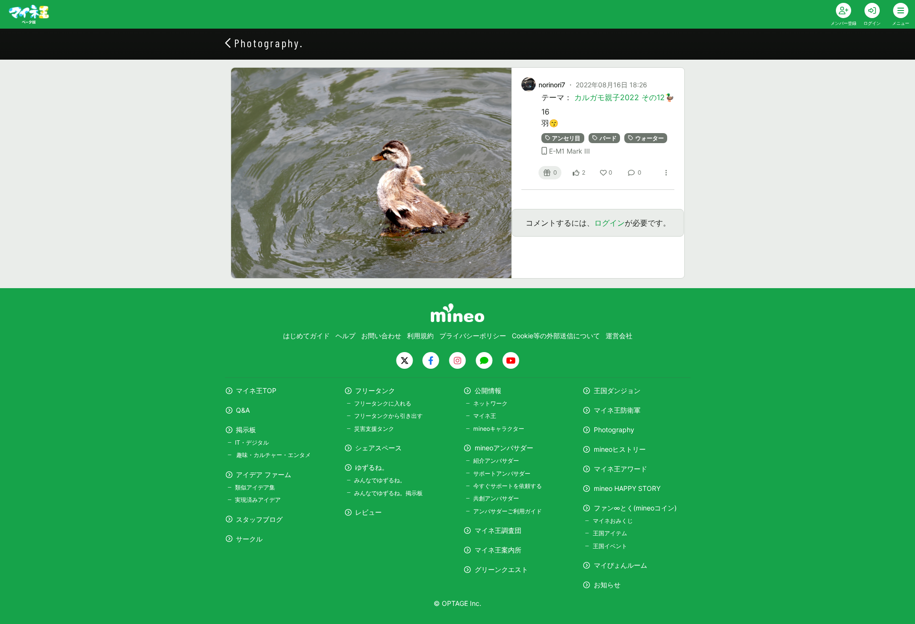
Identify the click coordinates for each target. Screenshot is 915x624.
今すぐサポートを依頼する (507, 485)
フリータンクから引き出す (388, 415)
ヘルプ (346, 336)
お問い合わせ (381, 336)
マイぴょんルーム (620, 565)
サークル (249, 539)
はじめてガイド (306, 336)
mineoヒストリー (620, 449)
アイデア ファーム (263, 474)
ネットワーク (490, 403)
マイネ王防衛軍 (617, 410)
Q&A (243, 410)
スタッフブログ (259, 519)
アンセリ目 (566, 138)
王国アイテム (610, 533)
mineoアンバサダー (504, 448)
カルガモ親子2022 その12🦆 (624, 97)
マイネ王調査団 (498, 530)
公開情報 (488, 390)
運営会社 (619, 336)
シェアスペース (378, 448)
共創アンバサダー (496, 498)
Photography (614, 430)
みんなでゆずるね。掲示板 (388, 493)
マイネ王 (484, 415)
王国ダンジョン (617, 390)
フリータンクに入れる (382, 403)
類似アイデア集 (255, 487)
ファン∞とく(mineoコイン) (635, 508)
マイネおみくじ (612, 520)
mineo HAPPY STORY (627, 488)
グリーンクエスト (501, 569)
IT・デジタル (252, 442)
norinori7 (552, 85)
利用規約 (420, 336)
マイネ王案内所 (498, 550)
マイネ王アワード (620, 469)
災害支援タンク (374, 428)
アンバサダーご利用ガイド (507, 511)
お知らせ (607, 585)
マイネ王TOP (256, 390)
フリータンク (375, 390)
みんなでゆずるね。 (380, 480)
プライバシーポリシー (472, 336)
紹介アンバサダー (496, 460)
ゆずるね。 (371, 467)
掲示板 (246, 430)
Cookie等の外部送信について (556, 336)
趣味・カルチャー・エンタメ (273, 454)
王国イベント (610, 546)
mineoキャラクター (498, 428)
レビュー (368, 512)
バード (608, 138)
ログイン (609, 223)
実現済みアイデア (258, 499)
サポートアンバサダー (501, 473)
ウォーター (649, 138)
